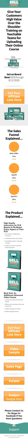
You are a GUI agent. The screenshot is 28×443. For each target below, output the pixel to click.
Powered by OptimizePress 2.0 (14, 437)
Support (14, 429)
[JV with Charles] (14, 4)
